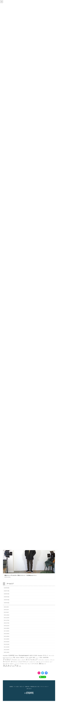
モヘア (29, 663)
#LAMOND (11, 655)
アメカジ (7, 659)
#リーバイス (51, 655)
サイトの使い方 (16, 686)
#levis (16, 655)
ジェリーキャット (23, 661)
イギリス (19, 659)
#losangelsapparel (24, 655)
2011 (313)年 (6, 647)
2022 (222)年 (6, 617)
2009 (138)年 (6, 652)
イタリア (23, 659)
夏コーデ (44, 663)
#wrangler (40, 655)
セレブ (51, 661)
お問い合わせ (29, 688)
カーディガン (41, 659)
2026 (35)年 (6, 607)
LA (25, 657)
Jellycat (22, 657)
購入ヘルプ (22, 686)
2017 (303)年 (6, 631)
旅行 (20, 666)
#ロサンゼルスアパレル (8, 657)
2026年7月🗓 (6, 590)
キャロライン (47, 659)
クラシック (52, 659)
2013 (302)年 (6, 641)
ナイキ (22, 663)
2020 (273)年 (6, 623)
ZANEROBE (45, 657)
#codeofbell (5, 655)
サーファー (6, 661)
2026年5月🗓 (6, 596)
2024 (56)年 (6, 612)
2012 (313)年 (6, 644)
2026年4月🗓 (6, 599)
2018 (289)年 (6, 628)
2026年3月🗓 (6, 602)
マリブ (25, 663)
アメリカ (14, 659)
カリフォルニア (32, 659)
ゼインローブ (6, 663)
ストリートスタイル (45, 661)
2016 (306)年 (6, 633)
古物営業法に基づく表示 (34, 686)
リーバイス (34, 663)
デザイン (12, 663)
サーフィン (14, 661)
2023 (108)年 (6, 615)
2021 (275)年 (6, 620)
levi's (27, 657)
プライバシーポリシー (44, 686)
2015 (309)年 (6, 636)
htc (14, 657)
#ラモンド (45, 655)
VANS (40, 657)
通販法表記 (27, 686)
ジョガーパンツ (32, 661)
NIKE (34, 657)
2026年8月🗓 (6, 587)
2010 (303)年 (6, 649)
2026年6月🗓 (6, 593)
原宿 (40, 663)
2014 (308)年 (6, 639)
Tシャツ (37, 657)
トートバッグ (17, 663)
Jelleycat (17, 657)
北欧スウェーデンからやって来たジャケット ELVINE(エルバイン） (20, 575)
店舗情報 (11, 686)
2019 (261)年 (6, 625)
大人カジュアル (11, 666)
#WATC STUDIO (33, 655)
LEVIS (30, 657)
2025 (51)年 (6, 609)
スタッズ (38, 661)
